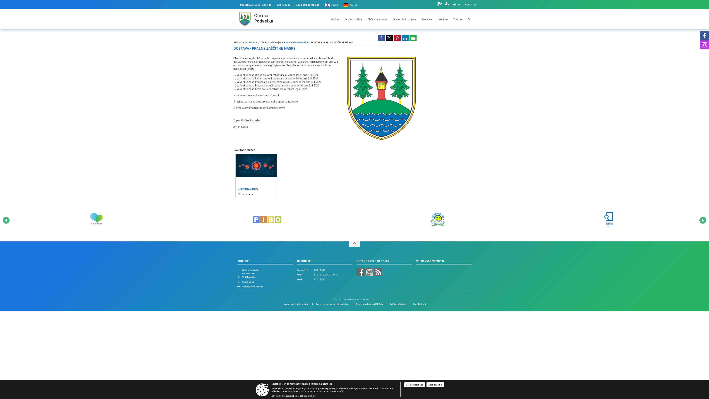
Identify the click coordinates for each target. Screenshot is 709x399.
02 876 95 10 (283, 4)
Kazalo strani (419, 304)
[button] (6, 220)
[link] (381, 38)
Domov (253, 42)
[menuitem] (335, 19)
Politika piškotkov (398, 304)
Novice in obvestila (297, 42)
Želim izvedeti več (414, 384)
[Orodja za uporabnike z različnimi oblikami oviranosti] (439, 4)
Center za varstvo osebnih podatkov (332, 304)
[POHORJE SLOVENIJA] (96, 219)
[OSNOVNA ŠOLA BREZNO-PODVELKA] (437, 219)
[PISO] (267, 219)
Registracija (470, 4)
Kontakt (243, 261)
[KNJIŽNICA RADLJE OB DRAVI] (608, 219)
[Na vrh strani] (354, 244)
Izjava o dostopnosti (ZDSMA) (369, 304)
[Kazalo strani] (447, 4)
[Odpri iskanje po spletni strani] (469, 19)
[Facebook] (704, 35)
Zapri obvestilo (435, 384)
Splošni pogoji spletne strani (296, 304)
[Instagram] (704, 45)
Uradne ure (305, 261)
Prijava (456, 4)
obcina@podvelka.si (307, 4)
